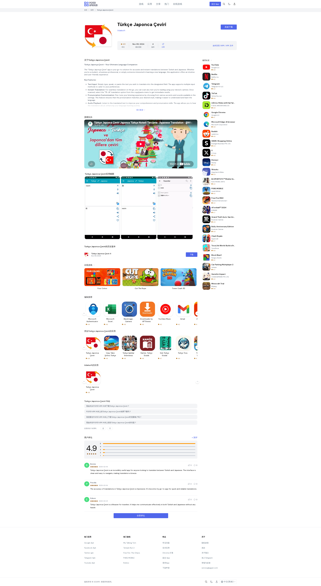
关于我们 (205, 553)
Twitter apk (89, 553)
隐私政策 (205, 543)
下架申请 (166, 568)
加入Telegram (207, 558)
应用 (149, 4)
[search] (224, 4)
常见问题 (166, 543)
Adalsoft (121, 30)
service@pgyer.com (210, 568)
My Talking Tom (129, 543)
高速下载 (229, 27)
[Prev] (89, 208)
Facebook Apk (90, 548)
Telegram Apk (89, 558)
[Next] (192, 208)
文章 (158, 4)
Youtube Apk (89, 563)
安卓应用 (166, 548)
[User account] (234, 4)
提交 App (215, 4)
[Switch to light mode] (229, 4)
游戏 (141, 4)
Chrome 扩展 (168, 553)
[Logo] (91, 4)
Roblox (126, 563)
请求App (166, 563)
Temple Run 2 (128, 548)
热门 (167, 4)
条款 (203, 548)
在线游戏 (177, 4)
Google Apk (89, 543)
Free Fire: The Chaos (131, 553)
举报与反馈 (206, 563)
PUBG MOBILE (129, 558)
